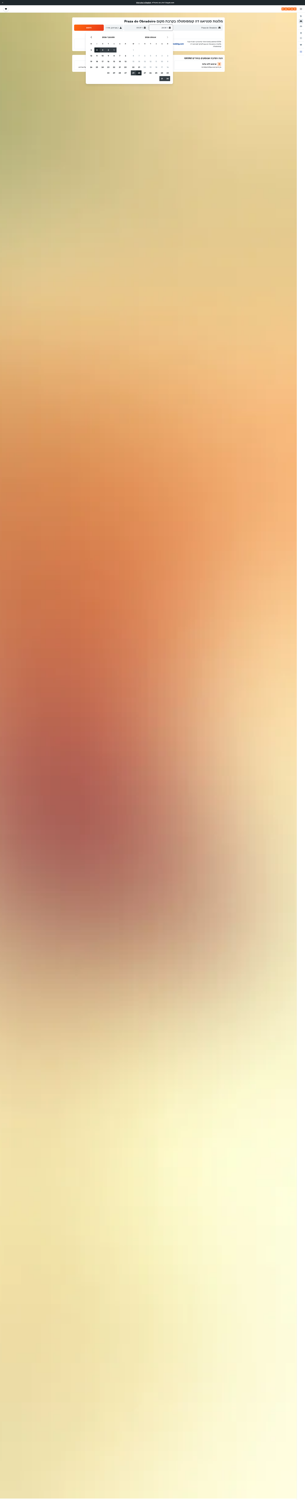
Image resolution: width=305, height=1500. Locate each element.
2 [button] (167, 56)
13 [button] (145, 61)
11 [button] (156, 61)
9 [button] (167, 61)
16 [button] (168, 67)
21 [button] (139, 67)
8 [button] (133, 56)
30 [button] (167, 78)
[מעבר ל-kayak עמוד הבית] (289, 9)
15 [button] (133, 61)
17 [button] (162, 67)
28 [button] (139, 73)
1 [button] (133, 50)
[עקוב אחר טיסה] (301, 38)
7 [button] (139, 56)
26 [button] (150, 73)
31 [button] (162, 78)
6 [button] (144, 56)
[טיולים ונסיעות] (301, 44)
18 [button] (156, 67)
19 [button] (150, 67)
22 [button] (133, 67)
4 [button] (156, 56)
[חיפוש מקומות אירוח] (301, 21)
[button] (2, 2)
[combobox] (196, 27)
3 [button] (162, 56)
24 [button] (162, 73)
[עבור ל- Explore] (301, 33)
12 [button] (150, 61)
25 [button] (156, 73)
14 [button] (139, 61)
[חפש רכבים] (301, 26)
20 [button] (145, 67)
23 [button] (168, 73)
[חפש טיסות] (301, 16)
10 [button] (162, 61)
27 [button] (145, 73)
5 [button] (150, 56)
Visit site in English (143, 3)
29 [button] (133, 73)
